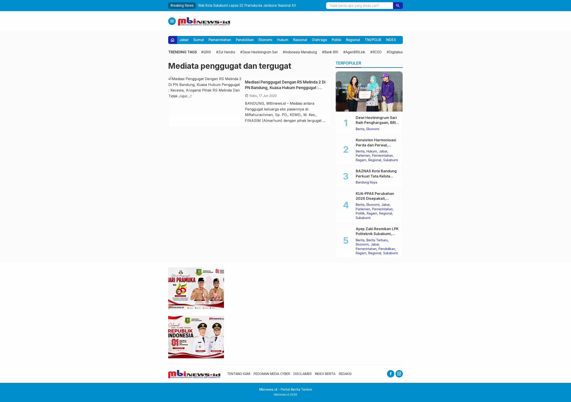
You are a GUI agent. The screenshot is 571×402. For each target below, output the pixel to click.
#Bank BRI (330, 52)
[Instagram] (399, 373)
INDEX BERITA (325, 374)
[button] (398, 5)
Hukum (282, 40)
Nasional (300, 40)
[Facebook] (390, 373)
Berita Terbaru (377, 240)
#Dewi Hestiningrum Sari (259, 52)
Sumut (198, 40)
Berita (360, 128)
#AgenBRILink (354, 52)
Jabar (184, 40)
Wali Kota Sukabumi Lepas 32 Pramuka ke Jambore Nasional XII (247, 5)
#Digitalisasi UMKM (402, 52)
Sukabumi (390, 159)
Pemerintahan (220, 40)
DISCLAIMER (303, 374)
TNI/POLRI (373, 40)
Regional (353, 40)
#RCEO (376, 52)
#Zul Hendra (225, 52)
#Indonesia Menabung (300, 52)
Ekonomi (265, 40)
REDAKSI (345, 374)
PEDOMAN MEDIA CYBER (272, 374)
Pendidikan (245, 40)
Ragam (361, 159)
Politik (336, 40)
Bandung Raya (366, 182)
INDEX (391, 40)
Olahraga (319, 40)
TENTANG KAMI (238, 374)
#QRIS (206, 52)
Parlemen (363, 155)
